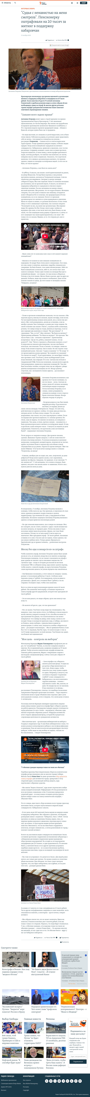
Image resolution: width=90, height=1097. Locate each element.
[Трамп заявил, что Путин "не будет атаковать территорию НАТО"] (34, 1027)
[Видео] (72, 3)
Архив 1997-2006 (6, 1087)
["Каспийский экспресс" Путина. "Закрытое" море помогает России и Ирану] (15, 997)
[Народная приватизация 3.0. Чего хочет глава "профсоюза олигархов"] (45, 997)
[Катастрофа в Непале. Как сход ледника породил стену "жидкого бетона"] (15, 959)
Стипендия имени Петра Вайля (11, 1083)
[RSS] (71, 1081)
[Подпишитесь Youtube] (59, 1081)
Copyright (26, 1090)
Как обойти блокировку (30, 1083)
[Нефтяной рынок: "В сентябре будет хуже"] (12, 1052)
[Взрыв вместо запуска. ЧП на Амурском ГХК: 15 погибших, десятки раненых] (56, 1027)
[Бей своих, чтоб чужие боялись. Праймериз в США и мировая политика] (12, 1027)
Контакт (3, 1090)
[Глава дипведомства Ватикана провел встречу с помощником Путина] (34, 1052)
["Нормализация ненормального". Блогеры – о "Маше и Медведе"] (74, 997)
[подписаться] (80, 1081)
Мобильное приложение (9, 1080)
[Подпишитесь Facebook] (50, 1081)
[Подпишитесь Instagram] (67, 1081)
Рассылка (26, 1087)
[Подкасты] (76, 1081)
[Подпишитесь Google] (46, 1081)
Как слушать (27, 1080)
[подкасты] (77, 3)
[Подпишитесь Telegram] (63, 1081)
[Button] (50, 40)
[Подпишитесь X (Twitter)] (55, 1081)
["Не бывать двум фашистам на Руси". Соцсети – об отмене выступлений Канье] (45, 959)
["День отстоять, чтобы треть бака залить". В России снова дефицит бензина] (56, 1052)
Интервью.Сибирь (28, 9)
